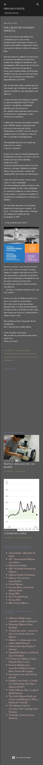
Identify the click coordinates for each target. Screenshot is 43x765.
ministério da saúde (16, 357)
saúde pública (8, 360)
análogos (15, 353)
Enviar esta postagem (22, 350)
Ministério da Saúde (18, 565)
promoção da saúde (30, 357)
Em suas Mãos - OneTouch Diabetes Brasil (21, 589)
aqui (12, 74)
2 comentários (20, 471)
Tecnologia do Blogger (23, 757)
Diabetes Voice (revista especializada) (19, 579)
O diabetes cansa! (15, 533)
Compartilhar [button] (8, 350)
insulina (6, 357)
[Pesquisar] (37, 3)
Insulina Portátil (14, 8)
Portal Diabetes (16, 584)
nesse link (8, 270)
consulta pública (30, 353)
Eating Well (14, 593)
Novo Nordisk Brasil (18, 596)
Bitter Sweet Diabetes (18, 602)
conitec (21, 353)
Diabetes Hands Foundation (22, 574)
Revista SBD (14, 599)
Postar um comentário (23, 537)
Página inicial (12, 13)
